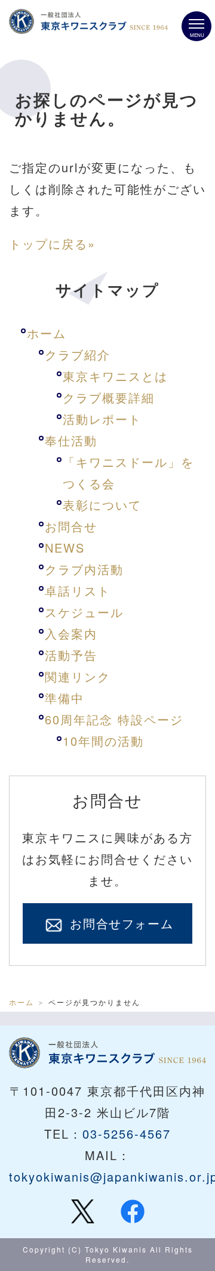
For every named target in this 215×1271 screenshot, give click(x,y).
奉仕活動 (71, 440)
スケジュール (84, 612)
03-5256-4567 (126, 1133)
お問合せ (71, 526)
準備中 (64, 697)
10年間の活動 (103, 740)
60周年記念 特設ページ (114, 719)
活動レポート (102, 418)
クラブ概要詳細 (109, 397)
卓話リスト (77, 590)
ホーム (46, 333)
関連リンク (77, 676)
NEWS (65, 547)
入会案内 (71, 633)
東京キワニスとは (115, 376)
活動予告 (71, 655)
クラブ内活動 (84, 569)
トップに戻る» (52, 243)
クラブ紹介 (77, 354)
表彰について (102, 504)
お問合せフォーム (119, 923)
